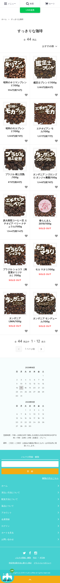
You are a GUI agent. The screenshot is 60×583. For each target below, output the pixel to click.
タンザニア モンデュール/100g (45, 320)
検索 (31, 3)
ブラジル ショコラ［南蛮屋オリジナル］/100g (15, 272)
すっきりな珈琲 (17, 19)
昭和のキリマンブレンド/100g (15, 84)
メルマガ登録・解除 (23, 558)
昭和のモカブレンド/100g (15, 130)
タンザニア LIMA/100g (15, 320)
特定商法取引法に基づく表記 (20, 563)
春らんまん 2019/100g (45, 222)
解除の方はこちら (50, 478)
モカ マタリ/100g (45, 269)
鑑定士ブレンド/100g (45, 82)
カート (52, 3)
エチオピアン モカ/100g (45, 130)
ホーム (4, 19)
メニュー (11, 3)
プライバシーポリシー (42, 563)
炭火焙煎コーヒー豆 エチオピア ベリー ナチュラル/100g (15, 223)
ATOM (42, 558)
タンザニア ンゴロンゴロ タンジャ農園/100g (45, 176)
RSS (35, 558)
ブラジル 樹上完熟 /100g (15, 176)
